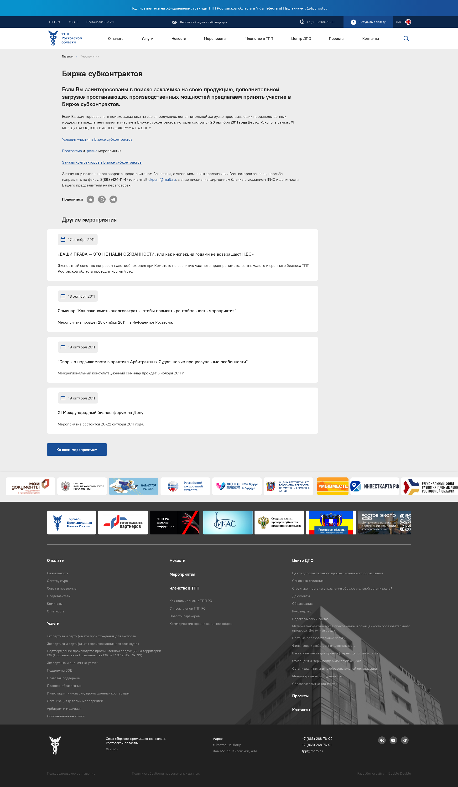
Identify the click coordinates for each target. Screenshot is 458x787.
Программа (72, 150)
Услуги (147, 38)
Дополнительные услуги (66, 716)
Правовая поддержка (63, 678)
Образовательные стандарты (314, 684)
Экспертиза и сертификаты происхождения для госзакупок (93, 644)
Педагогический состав (310, 619)
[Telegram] (113, 198)
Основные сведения (307, 581)
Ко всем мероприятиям (77, 449)
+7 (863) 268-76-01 (317, 745)
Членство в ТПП (259, 38)
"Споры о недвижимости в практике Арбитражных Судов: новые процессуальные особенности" (153, 361)
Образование (302, 603)
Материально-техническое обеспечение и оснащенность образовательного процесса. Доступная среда (351, 628)
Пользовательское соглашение (71, 773)
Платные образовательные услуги (318, 638)
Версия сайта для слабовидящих (203, 22)
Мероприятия (216, 38)
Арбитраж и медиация (64, 708)
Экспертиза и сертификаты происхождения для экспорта (91, 636)
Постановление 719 (100, 22)
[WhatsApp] (102, 198)
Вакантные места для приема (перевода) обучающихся (335, 653)
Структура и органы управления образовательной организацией (342, 588)
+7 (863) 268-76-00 (320, 22)
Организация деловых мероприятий (75, 701)
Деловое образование (64, 685)
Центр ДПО (301, 38)
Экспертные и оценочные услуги (72, 663)
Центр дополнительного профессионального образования (337, 573)
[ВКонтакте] (90, 198)
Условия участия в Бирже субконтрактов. (97, 139)
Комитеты (54, 603)
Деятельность (57, 573)
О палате (116, 38)
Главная (67, 56)
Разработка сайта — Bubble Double (384, 773)
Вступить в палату (372, 22)
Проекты (336, 38)
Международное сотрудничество (317, 676)
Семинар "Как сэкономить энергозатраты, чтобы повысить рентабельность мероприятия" (147, 310)
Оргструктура (57, 581)
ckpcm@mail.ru (162, 179)
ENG (398, 22)
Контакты (370, 38)
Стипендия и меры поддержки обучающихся (326, 661)
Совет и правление (62, 588)
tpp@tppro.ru (312, 751)
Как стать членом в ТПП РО (191, 601)
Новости (179, 38)
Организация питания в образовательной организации (334, 668)
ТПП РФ (54, 22)
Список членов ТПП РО (188, 608)
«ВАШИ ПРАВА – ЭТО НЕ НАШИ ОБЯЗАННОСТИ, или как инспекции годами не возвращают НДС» (156, 254)
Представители (59, 596)
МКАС (73, 22)
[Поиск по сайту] (396, 38)
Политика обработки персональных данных (166, 773)
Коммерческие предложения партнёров (201, 623)
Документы (301, 596)
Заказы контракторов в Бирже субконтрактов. (102, 162)
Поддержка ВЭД (59, 670)
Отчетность (55, 611)
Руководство (302, 611)
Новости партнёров (185, 616)
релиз (92, 150)
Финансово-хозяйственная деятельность (323, 645)
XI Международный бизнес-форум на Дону (100, 412)
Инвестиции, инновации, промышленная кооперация (88, 693)
